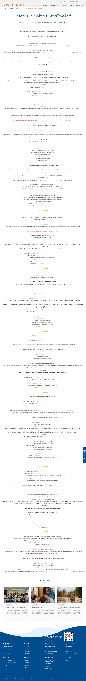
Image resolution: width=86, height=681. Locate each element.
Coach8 (10, 678)
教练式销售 (27, 653)
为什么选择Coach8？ (72, 653)
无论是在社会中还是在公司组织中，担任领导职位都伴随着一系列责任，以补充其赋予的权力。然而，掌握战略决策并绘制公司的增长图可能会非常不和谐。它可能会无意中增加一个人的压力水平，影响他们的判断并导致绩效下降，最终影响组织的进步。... (43, 612)
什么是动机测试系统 (50, 646)
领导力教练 (27, 649)
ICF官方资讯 (17, 8)
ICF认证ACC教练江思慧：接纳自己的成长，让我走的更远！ (69, 608)
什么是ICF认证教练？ (8, 646)
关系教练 (27, 660)
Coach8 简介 (70, 646)
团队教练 (27, 646)
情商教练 (27, 665)
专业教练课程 (45, 5)
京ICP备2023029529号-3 (27, 678)
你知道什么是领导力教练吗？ (38, 607)
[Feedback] (84, 461)
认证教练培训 (36, 5)
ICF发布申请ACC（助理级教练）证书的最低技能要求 (31, 8)
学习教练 (69, 662)
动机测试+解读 (49, 649)
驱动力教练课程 (49, 653)
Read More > (25, 616)
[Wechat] (84, 458)
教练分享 (48, 666)
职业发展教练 (28, 662)
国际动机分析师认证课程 (51, 651)
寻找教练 (63, 5)
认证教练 (69, 660)
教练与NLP (27, 667)
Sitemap (53, 678)
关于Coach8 (71, 5)
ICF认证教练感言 (7, 653)
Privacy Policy (61, 678)
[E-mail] (84, 452)
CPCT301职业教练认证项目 (10, 662)
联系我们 (78, 5)
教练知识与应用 (55, 5)
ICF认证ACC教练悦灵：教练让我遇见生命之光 (16, 607)
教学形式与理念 (71, 651)
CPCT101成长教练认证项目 (10, 660)
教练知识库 (48, 663)
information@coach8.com (62, 1)
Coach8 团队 (70, 649)
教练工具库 (48, 668)
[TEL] (84, 455)
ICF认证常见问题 (7, 649)
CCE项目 (6, 665)
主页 (5, 8)
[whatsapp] (84, 448)
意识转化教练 (28, 651)
